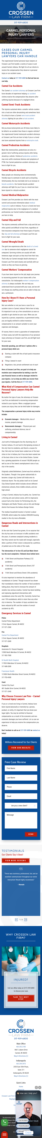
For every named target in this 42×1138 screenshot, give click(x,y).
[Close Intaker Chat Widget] (39, 1087)
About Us (21, 1090)
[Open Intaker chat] (19, 1137)
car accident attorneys (18, 91)
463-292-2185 (21, 1047)
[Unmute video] (28, 1109)
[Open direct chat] (36, 1087)
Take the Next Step (21, 998)
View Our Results (21, 748)
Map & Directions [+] (21, 1056)
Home (21, 1087)
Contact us (5, 78)
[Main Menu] (4, 1134)
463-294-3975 (21, 1064)
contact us (36, 730)
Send (31, 834)
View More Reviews (15, 861)
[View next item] (25, 919)
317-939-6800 (21, 22)
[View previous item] (16, 919)
